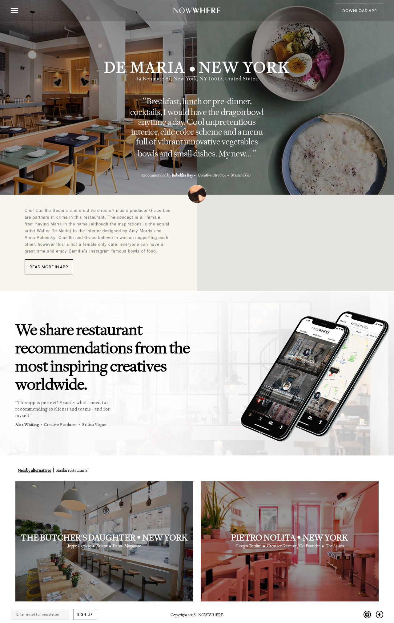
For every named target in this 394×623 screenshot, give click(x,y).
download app (359, 10)
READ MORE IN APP (49, 267)
